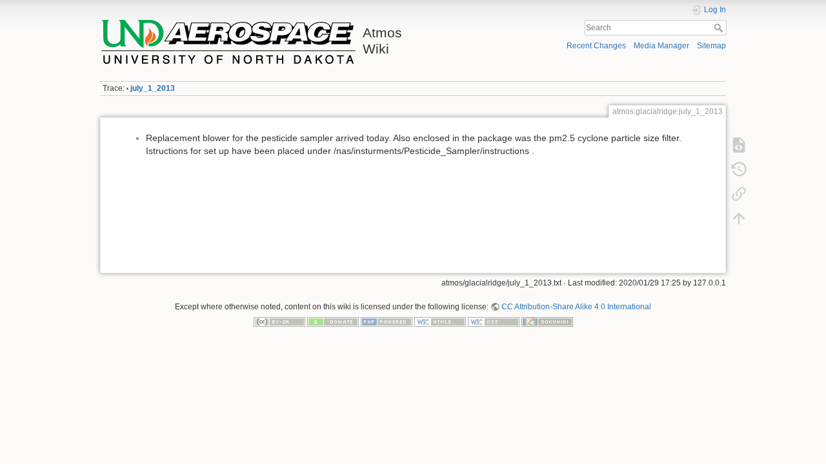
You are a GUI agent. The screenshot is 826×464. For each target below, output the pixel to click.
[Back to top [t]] (739, 218)
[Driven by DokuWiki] (547, 321)
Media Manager (661, 45)
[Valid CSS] (493, 321)
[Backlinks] (739, 194)
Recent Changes (596, 45)
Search (720, 27)
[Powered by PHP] (386, 321)
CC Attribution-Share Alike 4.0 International (576, 306)
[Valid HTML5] (440, 321)
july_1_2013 (152, 88)
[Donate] (333, 321)
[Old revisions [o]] (739, 169)
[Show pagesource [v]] (739, 145)
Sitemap (711, 45)
